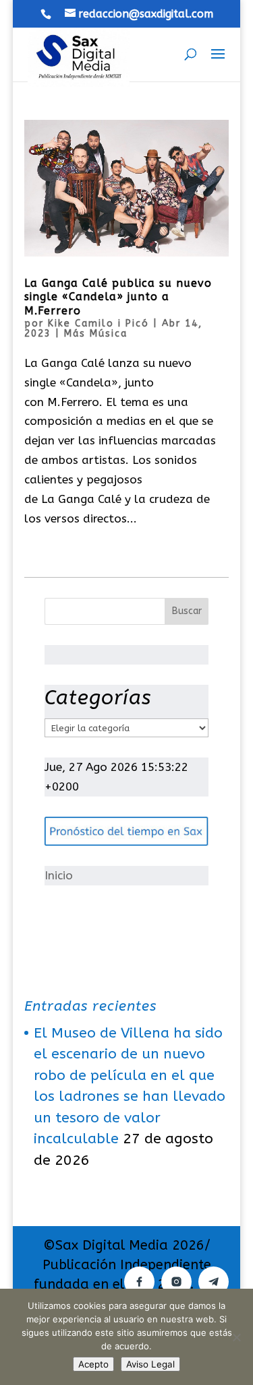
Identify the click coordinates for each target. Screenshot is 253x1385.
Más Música (96, 333)
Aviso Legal (150, 1364)
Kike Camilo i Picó (98, 323)
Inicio (59, 875)
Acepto (93, 1364)
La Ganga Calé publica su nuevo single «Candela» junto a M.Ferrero (118, 297)
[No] (236, 1337)
